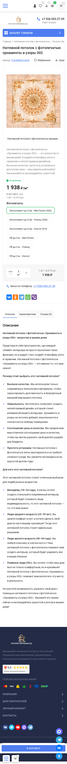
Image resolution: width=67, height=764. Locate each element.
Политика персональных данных (19, 679)
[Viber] (34, 297)
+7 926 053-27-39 (53, 19)
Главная (7, 41)
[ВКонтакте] (9, 297)
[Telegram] (21, 297)
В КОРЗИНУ (33, 748)
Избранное (44, 60)
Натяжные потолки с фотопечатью (32, 41)
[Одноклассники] (15, 297)
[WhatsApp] (28, 297)
